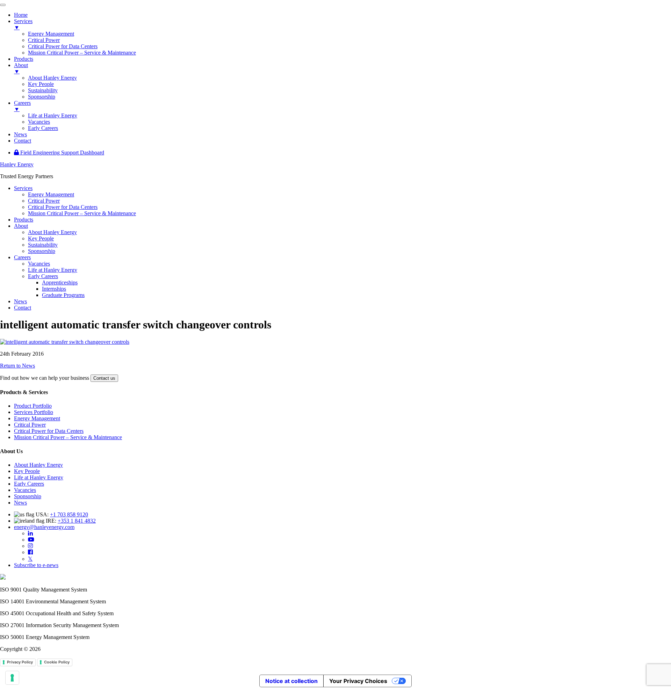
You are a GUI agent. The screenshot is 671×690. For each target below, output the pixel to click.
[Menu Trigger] (3, 5)
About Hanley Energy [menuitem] (52, 78)
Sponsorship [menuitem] (41, 97)
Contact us (104, 378)
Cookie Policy (57, 662)
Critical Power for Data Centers (49, 431)
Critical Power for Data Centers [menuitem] (63, 46)
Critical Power (30, 425)
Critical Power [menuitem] (44, 40)
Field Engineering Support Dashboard (61, 152)
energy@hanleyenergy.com (44, 527)
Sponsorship (27, 496)
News (20, 503)
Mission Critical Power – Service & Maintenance (68, 437)
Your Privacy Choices (358, 680)
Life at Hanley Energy (38, 477)
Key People (27, 471)
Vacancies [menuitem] (39, 122)
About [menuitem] (21, 68)
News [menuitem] (20, 134)
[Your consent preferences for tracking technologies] (12, 677)
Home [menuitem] (21, 15)
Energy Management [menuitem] (51, 34)
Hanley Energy (17, 164)
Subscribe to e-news (36, 565)
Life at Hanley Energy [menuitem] (52, 115)
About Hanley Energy (38, 465)
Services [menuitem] (23, 24)
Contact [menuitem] (22, 141)
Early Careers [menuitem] (43, 128)
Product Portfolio (33, 406)
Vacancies (25, 490)
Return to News (17, 366)
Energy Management (37, 418)
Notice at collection (291, 680)
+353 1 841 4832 (77, 521)
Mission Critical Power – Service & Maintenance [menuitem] (82, 53)
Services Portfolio (33, 412)
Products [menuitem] (23, 59)
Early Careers (29, 484)
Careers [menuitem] (22, 106)
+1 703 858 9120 (69, 514)
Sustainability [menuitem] (43, 90)
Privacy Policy (20, 662)
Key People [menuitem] (41, 84)
